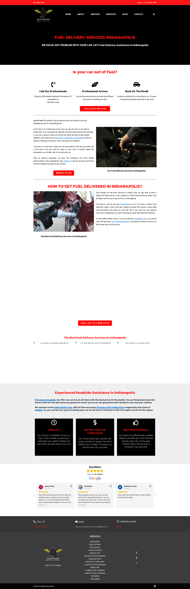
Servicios (111, 14)
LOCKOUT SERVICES (95, 550)
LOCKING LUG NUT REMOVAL (95, 570)
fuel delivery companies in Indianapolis (69, 138)
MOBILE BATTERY (95, 559)
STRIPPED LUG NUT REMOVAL (95, 573)
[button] (154, 14)
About (80, 14)
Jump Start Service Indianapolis (95, 565)
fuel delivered (125, 204)
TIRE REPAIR (95, 576)
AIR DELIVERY (95, 542)
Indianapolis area (140, 219)
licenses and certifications (111, 407)
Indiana (39, 410)
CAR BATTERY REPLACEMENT (95, 556)
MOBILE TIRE (94, 567)
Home (68, 14)
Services (95, 14)
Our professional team (120, 221)
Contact (138, 14)
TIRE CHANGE (95, 579)
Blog (125, 14)
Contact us (68, 161)
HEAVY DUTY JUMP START (95, 562)
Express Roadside (46, 399)
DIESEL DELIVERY (95, 544)
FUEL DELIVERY (95, 547)
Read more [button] (43, 505)
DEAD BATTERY (94, 553)
